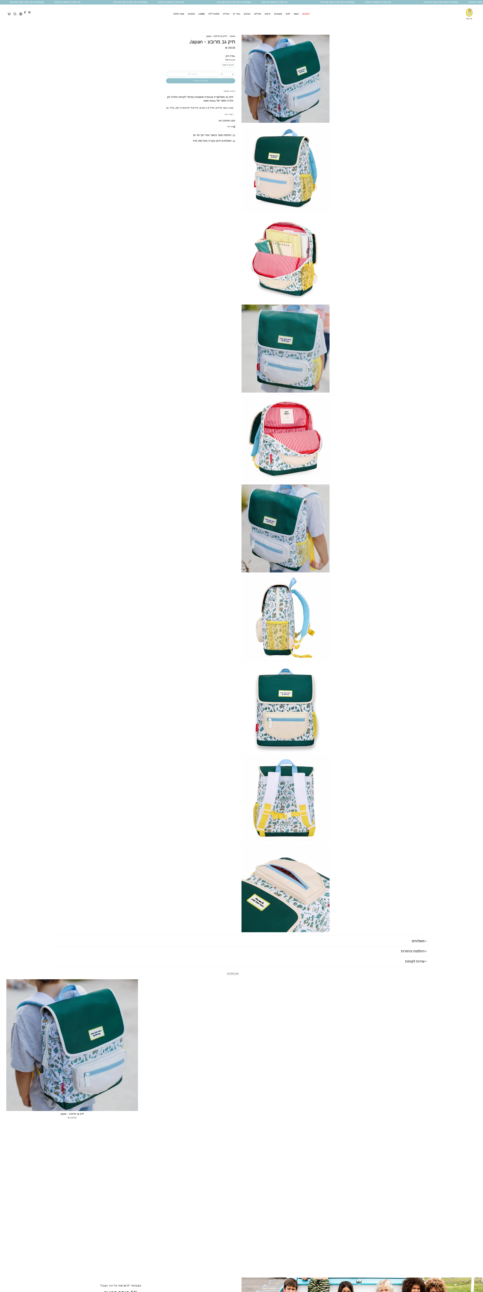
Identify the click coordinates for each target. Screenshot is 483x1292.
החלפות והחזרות (413, 951)
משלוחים (418, 941)
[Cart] (9, 14)
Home (232, 36)
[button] (306, 14)
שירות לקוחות (415, 961)
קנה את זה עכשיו (200, 80)
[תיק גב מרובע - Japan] (72, 1045)
